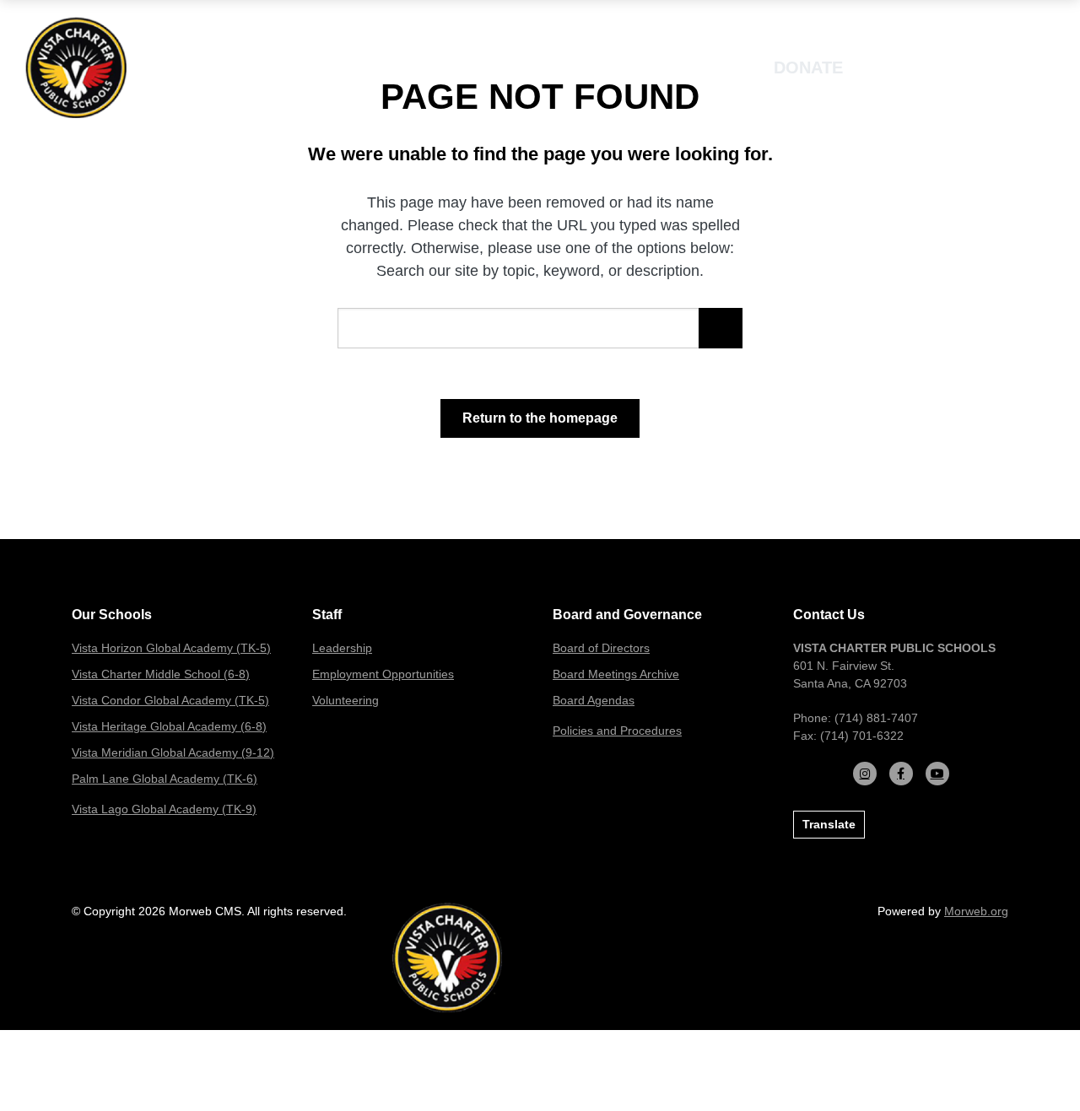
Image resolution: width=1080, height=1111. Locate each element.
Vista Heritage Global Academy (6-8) (169, 726)
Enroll (916, 67)
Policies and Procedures (617, 730)
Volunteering (345, 700)
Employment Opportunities (383, 674)
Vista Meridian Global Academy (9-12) (173, 752)
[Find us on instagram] (865, 773)
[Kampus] (447, 956)
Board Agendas (593, 700)
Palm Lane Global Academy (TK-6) (164, 778)
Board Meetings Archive (616, 674)
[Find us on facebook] (901, 773)
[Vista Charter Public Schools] (76, 66)
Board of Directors (601, 648)
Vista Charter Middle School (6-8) (161, 674)
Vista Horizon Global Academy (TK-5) (171, 648)
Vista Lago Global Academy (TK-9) (164, 809)
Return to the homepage (540, 418)
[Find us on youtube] (937, 773)
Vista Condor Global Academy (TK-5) (170, 700)
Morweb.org (976, 911)
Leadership (342, 648)
